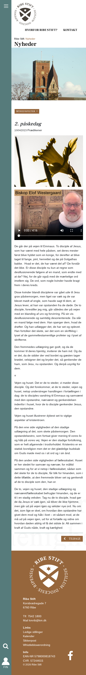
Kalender (28, 636)
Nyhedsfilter (26, 111)
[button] (6, 646)
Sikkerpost (29, 640)
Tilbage (74, 539)
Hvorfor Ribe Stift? (41, 30)
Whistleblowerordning (36, 644)
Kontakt (70, 30)
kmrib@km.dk (37, 620)
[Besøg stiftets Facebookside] (70, 658)
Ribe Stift (19, 39)
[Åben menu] (6, 6)
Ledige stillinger (33, 632)
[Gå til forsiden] (49, 574)
